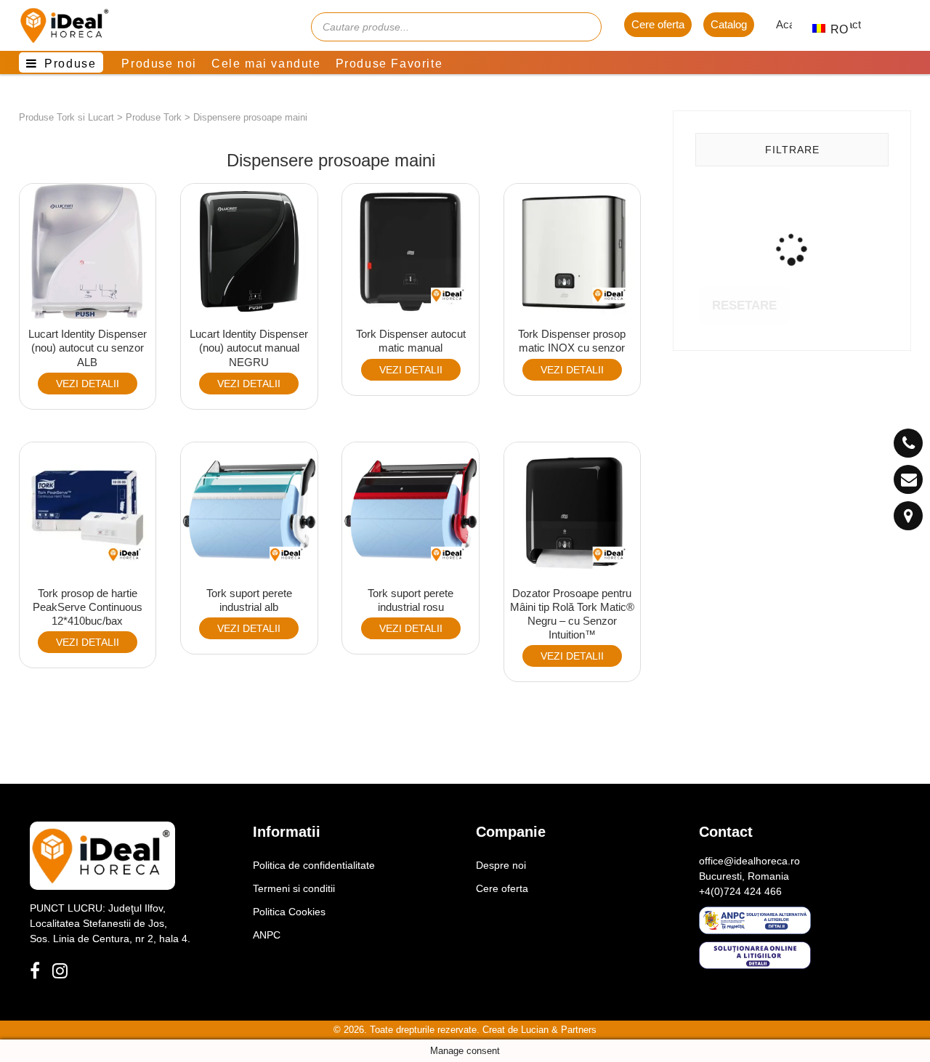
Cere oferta (657, 24)
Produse (70, 63)
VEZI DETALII (87, 383)
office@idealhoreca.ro (749, 861)
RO (832, 29)
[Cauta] (583, 26)
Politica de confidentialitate (314, 865)
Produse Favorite (389, 63)
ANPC (266, 935)
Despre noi (501, 865)
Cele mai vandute (266, 63)
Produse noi (159, 63)
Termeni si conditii (294, 888)
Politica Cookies (289, 911)
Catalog (729, 24)
